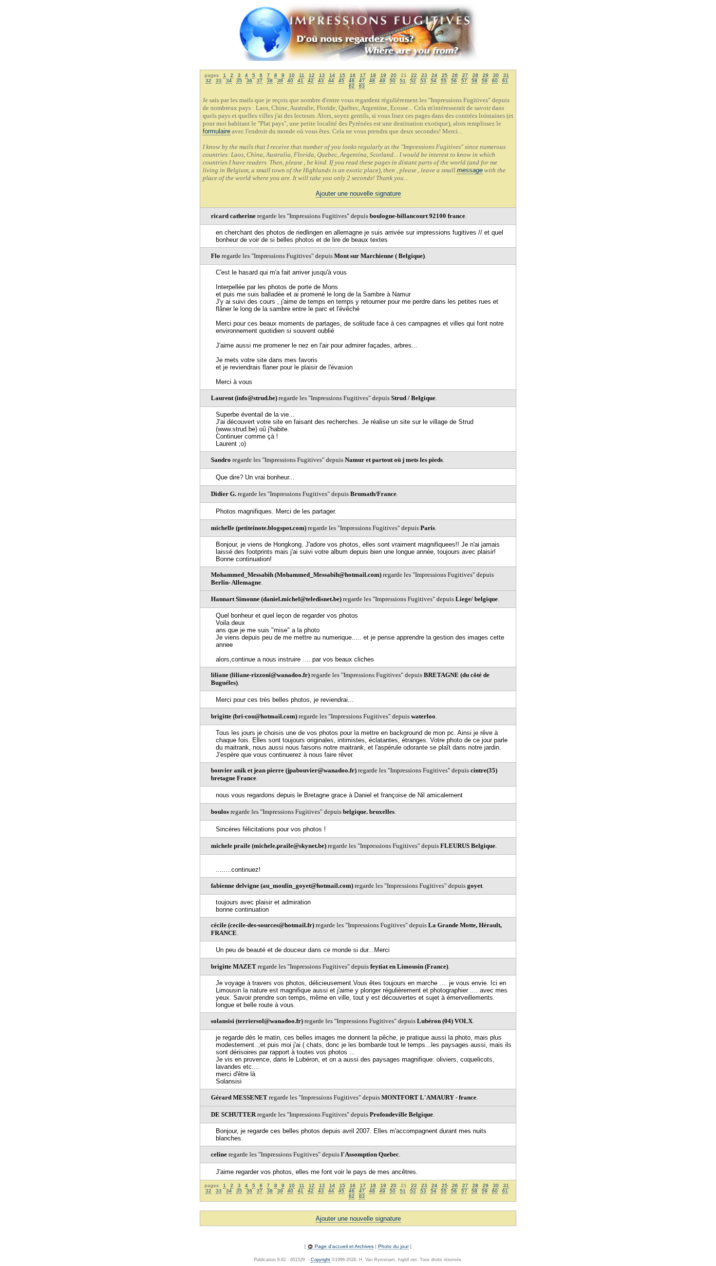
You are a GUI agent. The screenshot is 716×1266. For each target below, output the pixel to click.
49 (382, 80)
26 (455, 75)
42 (311, 80)
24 (434, 75)
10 (292, 75)
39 (280, 80)
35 (239, 80)
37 (260, 80)
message (470, 170)
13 (322, 75)
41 (300, 80)
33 (219, 80)
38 (270, 80)
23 (424, 75)
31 (506, 75)
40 (290, 80)
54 (433, 80)
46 (352, 80)
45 (341, 80)
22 (414, 75)
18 (373, 75)
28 (475, 75)
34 (229, 80)
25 (445, 75)
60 (495, 80)
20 (393, 75)
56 (454, 80)
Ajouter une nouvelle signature (358, 193)
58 (474, 80)
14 (332, 75)
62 (352, 86)
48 (372, 80)
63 (362, 86)
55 (444, 80)
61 (505, 80)
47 (362, 80)
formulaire (216, 131)
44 (331, 80)
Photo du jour (393, 1246)
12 (312, 75)
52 (413, 80)
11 (301, 75)
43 (321, 80)
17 (363, 75)
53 (423, 80)
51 (403, 80)
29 (486, 75)
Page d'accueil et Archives (343, 1246)
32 (208, 80)
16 (353, 75)
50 (393, 80)
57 (464, 80)
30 (496, 75)
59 (485, 80)
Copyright (320, 1259)
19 (383, 75)
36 (249, 80)
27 (465, 75)
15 (342, 75)
